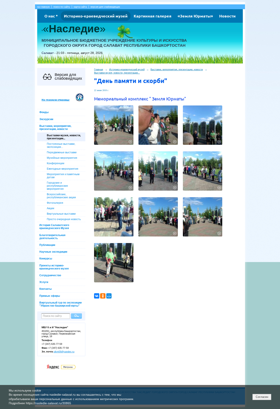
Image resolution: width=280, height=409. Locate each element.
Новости (227, 15)
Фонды (44, 112)
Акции (50, 208)
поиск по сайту (61, 6)
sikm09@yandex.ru (64, 351)
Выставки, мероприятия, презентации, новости (55, 127)
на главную (43, 6)
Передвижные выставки (62, 152)
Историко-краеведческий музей (96, 15)
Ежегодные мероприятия (62, 168)
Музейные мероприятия (62, 157)
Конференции (55, 163)
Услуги (43, 282)
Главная (98, 69)
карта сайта (80, 6)
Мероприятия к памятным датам (63, 176)
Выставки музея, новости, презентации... (64, 137)
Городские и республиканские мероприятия (57, 185)
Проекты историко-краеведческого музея (54, 267)
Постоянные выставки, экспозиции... (61, 145)
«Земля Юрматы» (195, 15)
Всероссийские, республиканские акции (61, 196)
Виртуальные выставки (61, 213)
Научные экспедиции (53, 251)
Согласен (262, 397)
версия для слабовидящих (105, 6)
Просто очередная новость (64, 219)
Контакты (45, 288)
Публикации (47, 245)
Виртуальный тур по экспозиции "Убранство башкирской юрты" (60, 304)
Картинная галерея (153, 15)
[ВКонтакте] (96, 296)
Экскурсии (46, 119)
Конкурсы (45, 258)
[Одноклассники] (102, 296)
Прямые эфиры (49, 295)
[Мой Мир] (109, 296)
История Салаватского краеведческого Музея (54, 227)
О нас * (51, 15)
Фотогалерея (55, 202)
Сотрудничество (50, 275)
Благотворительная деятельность (52, 237)
